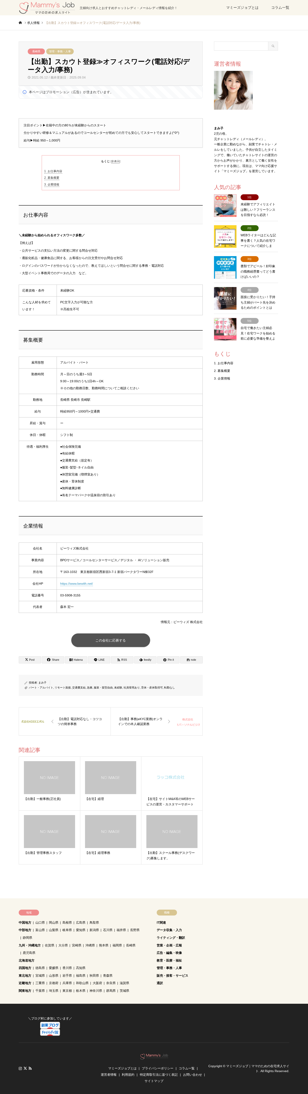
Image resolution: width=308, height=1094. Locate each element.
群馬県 (111, 990)
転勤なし (169, 687)
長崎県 (36, 51)
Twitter (25, 1068)
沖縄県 (90, 945)
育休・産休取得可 (152, 687)
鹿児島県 (29, 953)
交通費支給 (79, 687)
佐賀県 (49, 945)
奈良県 (111, 983)
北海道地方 (26, 960)
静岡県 (27, 937)
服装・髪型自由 (103, 687)
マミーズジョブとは (242, 7)
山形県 (53, 975)
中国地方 (25, 922)
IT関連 (161, 922)
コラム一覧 (280, 7)
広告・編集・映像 (169, 953)
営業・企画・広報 (169, 945)
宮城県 (40, 975)
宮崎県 (76, 945)
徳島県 (40, 968)
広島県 (80, 922)
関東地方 (25, 990)
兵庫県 (67, 983)
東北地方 (25, 975)
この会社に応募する (110, 640)
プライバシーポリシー (157, 1068)
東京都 (67, 990)
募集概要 (51, 177)
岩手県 (67, 975)
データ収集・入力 (169, 930)
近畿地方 (25, 983)
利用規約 (128, 1074)
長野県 (135, 930)
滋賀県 (124, 983)
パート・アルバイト (41, 687)
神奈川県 (96, 990)
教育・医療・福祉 (169, 960)
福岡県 (117, 945)
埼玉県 (53, 990)
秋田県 (94, 975)
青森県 (108, 975)
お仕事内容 (53, 171)
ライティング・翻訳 (171, 937)
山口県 (40, 922)
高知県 (80, 968)
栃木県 (80, 990)
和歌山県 (82, 983)
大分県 (63, 945)
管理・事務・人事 (60, 51)
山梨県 (53, 930)
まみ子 (42, 682)
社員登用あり (132, 687)
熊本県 (103, 945)
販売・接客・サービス (172, 975)
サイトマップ (154, 1081)
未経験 (118, 687)
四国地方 (25, 968)
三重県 (40, 983)
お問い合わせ (192, 1074)
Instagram (20, 1068)
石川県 (108, 930)
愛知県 (80, 930)
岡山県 (53, 922)
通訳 (160, 983)
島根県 (67, 922)
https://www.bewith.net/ (76, 583)
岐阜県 (67, 930)
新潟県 (94, 930)
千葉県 (40, 990)
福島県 (80, 975)
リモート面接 (63, 687)
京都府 (53, 983)
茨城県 (124, 990)
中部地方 (25, 930)
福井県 (121, 930)
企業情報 (51, 184)
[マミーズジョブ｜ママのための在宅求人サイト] (154, 1057)
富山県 (40, 930)
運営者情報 (109, 1074)
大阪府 (97, 983)
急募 (89, 687)
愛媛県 (53, 968)
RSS (30, 1068)
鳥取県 (94, 922)
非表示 (115, 161)
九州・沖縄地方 (30, 945)
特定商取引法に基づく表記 (159, 1074)
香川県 (67, 968)
